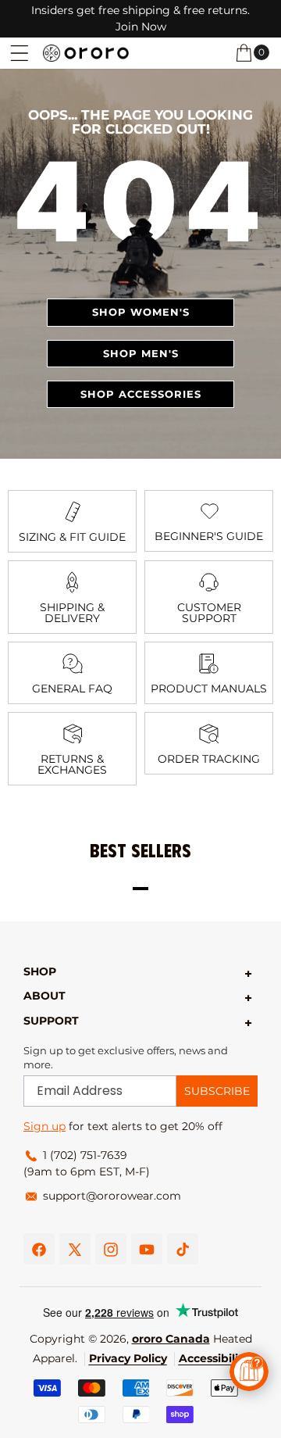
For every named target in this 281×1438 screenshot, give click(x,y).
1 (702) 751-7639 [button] (85, 1155)
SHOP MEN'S (141, 353)
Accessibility (214, 1358)
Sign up (44, 1126)
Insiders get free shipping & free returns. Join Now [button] (140, 18)
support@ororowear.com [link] (112, 1196)
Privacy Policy (128, 1358)
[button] (19, 53)
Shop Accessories (140, 394)
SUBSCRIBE (217, 1091)
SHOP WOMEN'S (141, 312)
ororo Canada (171, 1339)
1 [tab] (140, 888)
